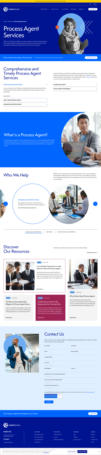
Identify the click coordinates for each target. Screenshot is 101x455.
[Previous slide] (6, 204)
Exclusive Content (77, 439)
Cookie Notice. (46, 452)
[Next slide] (95, 204)
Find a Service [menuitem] (44, 9)
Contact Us (91, 57)
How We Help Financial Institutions (27, 208)
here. (64, 1)
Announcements (94, 439)
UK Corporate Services (38, 437)
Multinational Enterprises (66, 232)
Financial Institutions (33, 232)
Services (10, 21)
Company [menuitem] (80, 9)
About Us (93, 434)
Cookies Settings (72, 451)
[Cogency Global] (12, 9)
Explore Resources (92, 252)
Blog (75, 434)
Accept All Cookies (82, 451)
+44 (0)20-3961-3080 (8, 442)
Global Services (37, 442)
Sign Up (93, 413)
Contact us (88, 77)
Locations (93, 437)
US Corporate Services (38, 439)
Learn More (7, 96)
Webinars (75, 437)
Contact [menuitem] (93, 9)
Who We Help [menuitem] (54, 9)
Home (5, 21)
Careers (92, 442)
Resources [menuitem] (73, 9)
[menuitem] (95, 4)
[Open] (90, 4)
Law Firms (49, 232)
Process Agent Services (38, 434)
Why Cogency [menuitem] (65, 9)
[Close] (98, 451)
